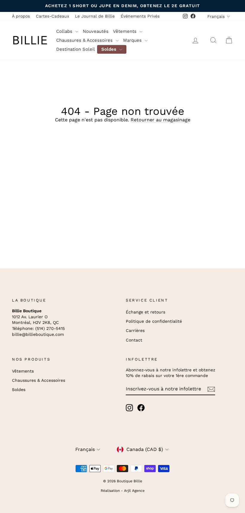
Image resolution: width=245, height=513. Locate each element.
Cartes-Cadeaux (52, 16)
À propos (21, 16)
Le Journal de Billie (95, 16)
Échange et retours (145, 312)
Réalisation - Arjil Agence (123, 491)
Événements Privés (140, 16)
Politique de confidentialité (154, 321)
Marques (133, 40)
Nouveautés (95, 31)
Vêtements (125, 31)
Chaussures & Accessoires (85, 40)
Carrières (135, 330)
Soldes (109, 49)
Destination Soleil (75, 49)
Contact (134, 340)
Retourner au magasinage (160, 120)
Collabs (65, 31)
